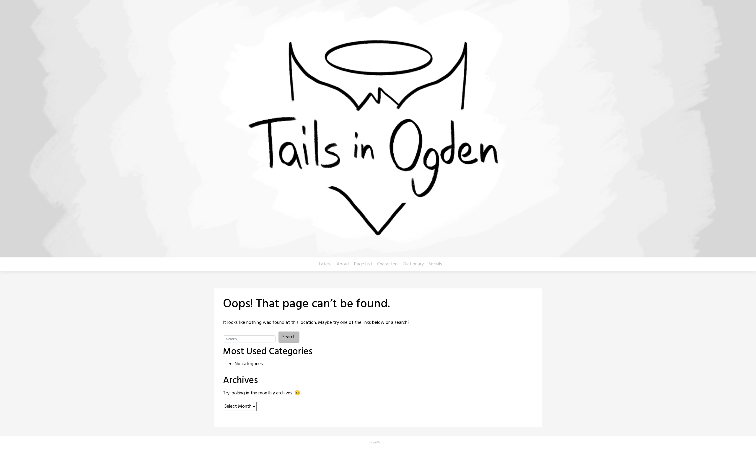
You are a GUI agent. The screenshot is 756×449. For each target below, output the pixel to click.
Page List (363, 264)
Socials (435, 264)
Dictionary (413, 264)
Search (289, 337)
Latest (325, 264)
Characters (388, 264)
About (343, 264)
